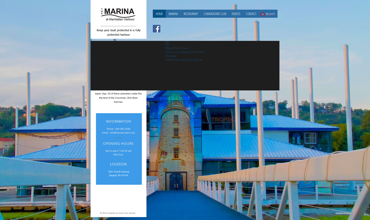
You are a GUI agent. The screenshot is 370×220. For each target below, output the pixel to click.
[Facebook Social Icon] (156, 28)
